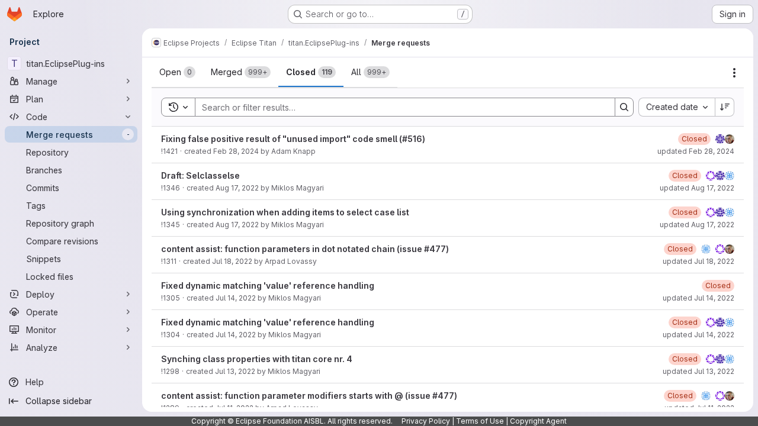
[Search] (624, 107)
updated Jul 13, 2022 (698, 371)
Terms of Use (480, 421)
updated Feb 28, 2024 (695, 151)
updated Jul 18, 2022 (698, 261)
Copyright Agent (538, 421)
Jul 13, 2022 (235, 371)
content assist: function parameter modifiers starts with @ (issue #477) (309, 395)
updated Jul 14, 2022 (698, 297)
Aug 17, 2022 (237, 187)
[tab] (177, 72)
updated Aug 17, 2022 (697, 187)
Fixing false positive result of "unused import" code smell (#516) (293, 139)
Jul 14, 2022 (236, 297)
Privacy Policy (426, 421)
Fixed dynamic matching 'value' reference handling (267, 285)
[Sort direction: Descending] (724, 107)
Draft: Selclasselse (200, 175)
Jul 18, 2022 (232, 261)
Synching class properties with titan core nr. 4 (256, 359)
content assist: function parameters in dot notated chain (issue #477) (305, 249)
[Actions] (734, 72)
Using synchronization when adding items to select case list (285, 212)
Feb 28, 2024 (236, 151)
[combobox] (676, 107)
